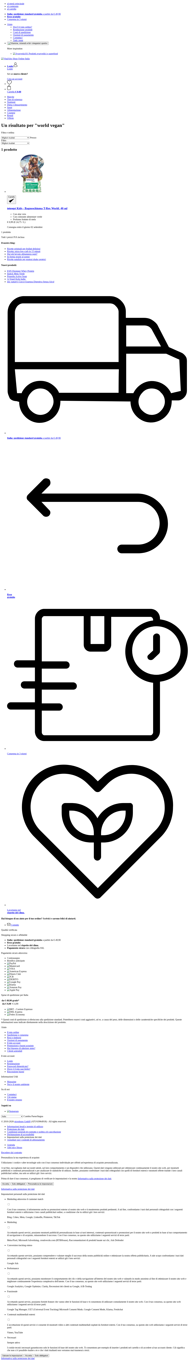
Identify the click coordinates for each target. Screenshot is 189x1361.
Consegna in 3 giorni (17, 19)
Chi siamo (12, 1097)
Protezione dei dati (15, 1129)
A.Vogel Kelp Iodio (16, 279)
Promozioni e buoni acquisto (20, 1045)
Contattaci (17, 37)
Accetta (5, 1184)
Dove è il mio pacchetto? (18, 1069)
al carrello (11, 9)
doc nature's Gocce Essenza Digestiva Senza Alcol (30, 281)
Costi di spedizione (22, 32)
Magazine (11, 1081)
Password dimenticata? (17, 1066)
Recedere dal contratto (11, 1152)
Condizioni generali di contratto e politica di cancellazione (34, 1132)
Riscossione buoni (15, 1071)
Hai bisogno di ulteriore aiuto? (21, 1048)
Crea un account (14, 79)
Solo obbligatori (18, 1184)
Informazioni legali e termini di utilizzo (25, 1126)
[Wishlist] (9, 84)
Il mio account (13, 1043)
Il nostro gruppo (14, 1099)
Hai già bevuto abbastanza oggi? (22, 254)
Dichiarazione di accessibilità (20, 1134)
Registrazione (13, 1063)
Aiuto (9, 24)
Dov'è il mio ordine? (22, 27)
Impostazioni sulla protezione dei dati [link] (24, 1137)
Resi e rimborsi (14, 1037)
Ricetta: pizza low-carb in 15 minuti (23, 251)
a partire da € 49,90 (34, 14)
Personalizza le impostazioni (40, 1184)
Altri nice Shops (14, 1147)
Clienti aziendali (14, 1051)
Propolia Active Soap (17, 276)
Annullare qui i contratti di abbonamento (26, 1140)
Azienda (11, 1145)
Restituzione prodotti (22, 29)
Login (10, 69)
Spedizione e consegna (17, 1035)
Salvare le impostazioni (12, 1355)
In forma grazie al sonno (18, 256)
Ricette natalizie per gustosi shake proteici (26, 259)
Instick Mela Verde (16, 273)
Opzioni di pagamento (23, 35)
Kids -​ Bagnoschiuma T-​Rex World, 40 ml (37, 208)
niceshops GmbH (22, 1121)
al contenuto (12, 6)
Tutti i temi (18, 40)
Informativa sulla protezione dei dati (94, 1178)
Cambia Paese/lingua (33, 1116)
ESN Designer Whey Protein (20, 271)
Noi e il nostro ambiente (18, 1084)
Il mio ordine (13, 1032)
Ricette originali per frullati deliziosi (23, 248)
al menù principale (15, 3)
